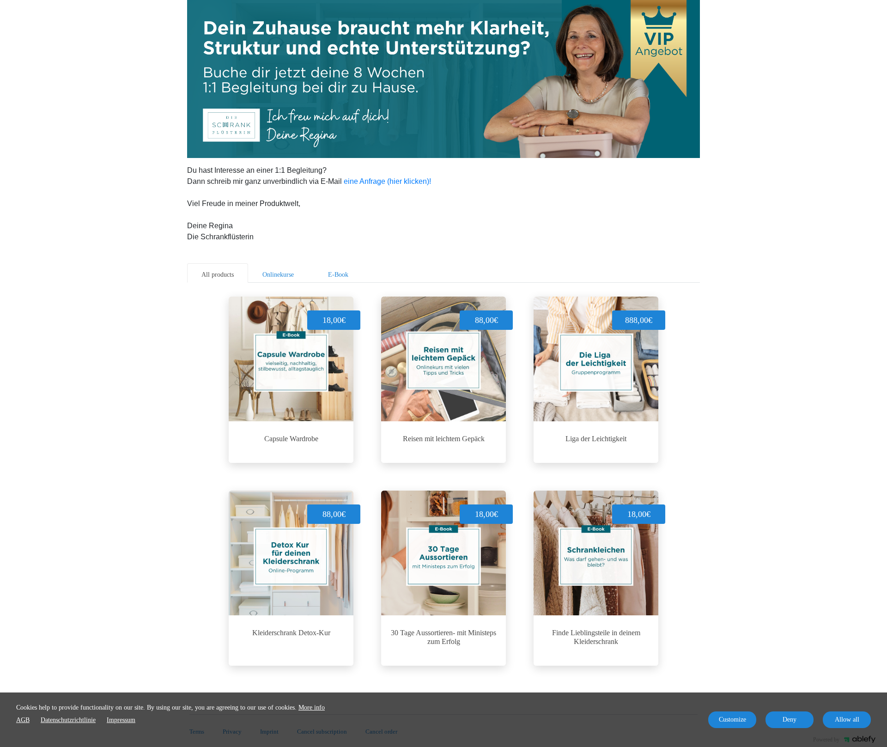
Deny (789, 719)
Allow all (847, 719)
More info (311, 707)
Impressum (121, 720)
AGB (23, 720)
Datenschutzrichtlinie (68, 720)
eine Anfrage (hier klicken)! (387, 181)
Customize (732, 719)
